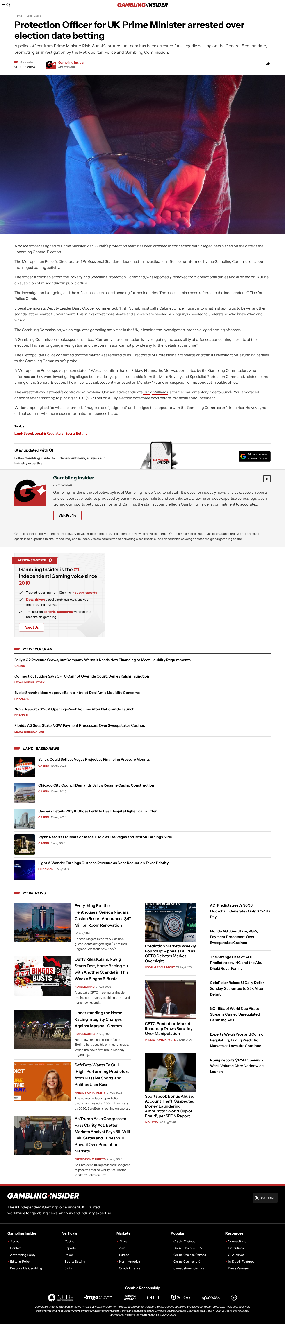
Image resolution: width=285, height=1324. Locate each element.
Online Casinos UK (186, 1261)
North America (129, 1261)
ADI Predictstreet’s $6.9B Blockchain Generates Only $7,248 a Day (240, 911)
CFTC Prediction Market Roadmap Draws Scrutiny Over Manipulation (169, 1028)
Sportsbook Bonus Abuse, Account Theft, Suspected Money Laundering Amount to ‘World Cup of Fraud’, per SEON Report (169, 1106)
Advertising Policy (22, 1255)
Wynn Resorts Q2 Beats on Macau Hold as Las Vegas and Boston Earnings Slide (105, 837)
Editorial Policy (20, 1261)
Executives (236, 1248)
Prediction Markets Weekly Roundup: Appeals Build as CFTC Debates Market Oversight (170, 953)
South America (129, 1268)
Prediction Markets (90, 1092)
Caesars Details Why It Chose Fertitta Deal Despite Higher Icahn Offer (97, 811)
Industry (152, 1122)
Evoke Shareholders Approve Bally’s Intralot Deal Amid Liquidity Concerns (77, 692)
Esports (70, 1248)
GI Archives (236, 1255)
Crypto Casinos (184, 1241)
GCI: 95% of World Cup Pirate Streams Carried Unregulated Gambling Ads (235, 1014)
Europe (124, 1255)
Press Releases (239, 1268)
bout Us (32, 627)
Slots (68, 1268)
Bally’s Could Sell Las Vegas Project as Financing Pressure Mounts (94, 759)
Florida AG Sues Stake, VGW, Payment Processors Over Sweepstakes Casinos (79, 725)
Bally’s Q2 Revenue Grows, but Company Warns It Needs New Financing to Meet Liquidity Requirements (102, 660)
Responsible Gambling (26, 1268)
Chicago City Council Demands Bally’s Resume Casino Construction (96, 785)
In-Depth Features (241, 1261)
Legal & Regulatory (49, 433)
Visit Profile (67, 515)
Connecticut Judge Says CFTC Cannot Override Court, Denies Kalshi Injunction (81, 676)
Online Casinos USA (187, 1248)
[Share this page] (268, 64)
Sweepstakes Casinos (189, 1268)
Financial (21, 698)
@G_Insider (267, 1197)
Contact (15, 1248)
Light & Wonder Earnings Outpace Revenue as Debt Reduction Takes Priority (103, 862)
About (14, 1241)
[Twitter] (267, 478)
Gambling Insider (71, 62)
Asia (122, 1248)
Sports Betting (76, 433)
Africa (123, 1241)
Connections (237, 1241)
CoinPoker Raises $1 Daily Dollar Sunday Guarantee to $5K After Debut (237, 988)
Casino (19, 666)
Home (18, 15)
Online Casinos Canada (189, 1255)
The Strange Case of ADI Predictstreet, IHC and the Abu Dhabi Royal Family (236, 963)
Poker (69, 1255)
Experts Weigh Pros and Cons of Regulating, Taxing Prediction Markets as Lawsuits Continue (237, 1040)
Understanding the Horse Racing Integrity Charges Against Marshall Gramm (98, 1019)
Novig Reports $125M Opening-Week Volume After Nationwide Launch (74, 709)
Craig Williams (155, 392)
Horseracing (85, 986)
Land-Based (33, 15)
